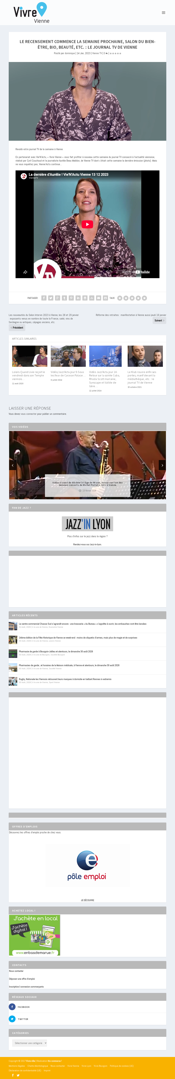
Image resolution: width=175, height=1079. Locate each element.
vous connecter (29, 414)
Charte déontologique (38, 1065)
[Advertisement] (34, 584)
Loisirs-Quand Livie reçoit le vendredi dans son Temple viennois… (28, 375)
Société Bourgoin (58, 654)
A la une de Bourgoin (41, 654)
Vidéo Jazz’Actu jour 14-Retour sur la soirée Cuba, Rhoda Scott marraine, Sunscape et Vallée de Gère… (104, 379)
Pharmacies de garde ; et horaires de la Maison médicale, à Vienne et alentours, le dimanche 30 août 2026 (69, 665)
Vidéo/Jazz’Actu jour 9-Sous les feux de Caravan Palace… (68, 373)
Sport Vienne (54, 682)
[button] (83, 496)
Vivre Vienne (73, 1065)
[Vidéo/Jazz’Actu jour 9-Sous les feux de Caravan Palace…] (68, 356)
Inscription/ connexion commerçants (26, 986)
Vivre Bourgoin (100, 1065)
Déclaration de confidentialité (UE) (25, 1070)
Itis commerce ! (55, 1061)
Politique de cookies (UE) (122, 1065)
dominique (70, 53)
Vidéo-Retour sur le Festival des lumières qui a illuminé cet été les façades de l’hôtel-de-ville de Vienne (88, 483)
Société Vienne (55, 668)
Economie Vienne (56, 627)
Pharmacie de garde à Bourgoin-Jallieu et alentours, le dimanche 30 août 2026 (56, 651)
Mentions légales (17, 1065)
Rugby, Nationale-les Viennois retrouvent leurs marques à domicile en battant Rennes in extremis (65, 679)
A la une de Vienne (40, 627)
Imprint (47, 1070)
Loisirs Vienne (55, 640)
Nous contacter (16, 970)
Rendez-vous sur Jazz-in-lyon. (87, 544)
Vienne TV (97, 53)
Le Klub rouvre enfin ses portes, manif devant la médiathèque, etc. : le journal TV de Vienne (142, 377)
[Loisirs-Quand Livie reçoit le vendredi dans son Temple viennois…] (29, 356)
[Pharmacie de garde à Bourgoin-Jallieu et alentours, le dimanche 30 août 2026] (13, 653)
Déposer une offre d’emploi (22, 978)
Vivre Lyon (86, 1065)
